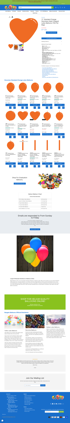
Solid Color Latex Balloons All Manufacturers (50, 77)
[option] (23, 31)
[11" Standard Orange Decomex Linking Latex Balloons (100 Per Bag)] (59, 116)
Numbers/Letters (25, 11)
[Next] (37, 31)
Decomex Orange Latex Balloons (48, 70)
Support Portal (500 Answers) (29, 395)
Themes (37, 11)
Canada (9, 408)
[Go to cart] (64, 7)
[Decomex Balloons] (35, 321)
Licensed (19, 11)
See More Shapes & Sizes (51, 38)
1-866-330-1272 (11, 399)
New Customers (27, 401)
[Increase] (14, 107)
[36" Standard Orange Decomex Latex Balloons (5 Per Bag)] (10, 116)
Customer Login (27, 404)
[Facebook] (52, 403)
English (63, 3)
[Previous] (9, 31)
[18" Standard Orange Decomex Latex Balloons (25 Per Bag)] (47, 88)
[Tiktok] (58, 403)
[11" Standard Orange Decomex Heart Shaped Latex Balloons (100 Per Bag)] (35, 116)
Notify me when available (51, 32)
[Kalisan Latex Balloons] (56, 319)
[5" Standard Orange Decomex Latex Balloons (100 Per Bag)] (10, 88)
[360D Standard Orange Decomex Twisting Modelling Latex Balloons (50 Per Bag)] (47, 145)
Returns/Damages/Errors (28, 402)
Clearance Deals (62, 11)
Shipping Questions (27, 397)
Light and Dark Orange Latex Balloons (49, 74)
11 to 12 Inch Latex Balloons (47, 67)
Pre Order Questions (28, 398)
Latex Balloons (8, 11)
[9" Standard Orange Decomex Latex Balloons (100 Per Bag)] (23, 88)
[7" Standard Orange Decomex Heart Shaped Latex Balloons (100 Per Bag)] (23, 116)
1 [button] (34, 367)
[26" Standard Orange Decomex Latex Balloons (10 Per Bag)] (59, 88)
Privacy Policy (27, 411)
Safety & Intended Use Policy (29, 409)
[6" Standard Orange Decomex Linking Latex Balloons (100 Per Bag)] (47, 116)
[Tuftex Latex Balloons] (14, 321)
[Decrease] (10, 107)
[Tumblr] (61, 403)
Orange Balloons (45, 75)
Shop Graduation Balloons (20, 183)
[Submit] (52, 7)
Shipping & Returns (45, 41)
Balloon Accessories (53, 11)
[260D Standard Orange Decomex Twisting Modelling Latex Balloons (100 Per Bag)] (35, 145)
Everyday (14, 11)
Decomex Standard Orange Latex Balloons (18, 80)
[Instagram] (54, 403)
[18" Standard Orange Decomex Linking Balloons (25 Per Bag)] (10, 145)
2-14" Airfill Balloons (44, 11)
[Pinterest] (60, 403)
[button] (2, 420)
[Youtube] (56, 403)
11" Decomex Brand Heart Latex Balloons (49, 68)
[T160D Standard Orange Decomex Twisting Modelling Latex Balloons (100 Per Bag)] (23, 145)
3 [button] (35, 367)
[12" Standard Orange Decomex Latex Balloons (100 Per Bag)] (35, 88)
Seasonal (32, 11)
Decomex (43, 17)
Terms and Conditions (28, 408)
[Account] (62, 7)
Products (43, 76)
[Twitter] (50, 403)
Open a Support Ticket (35, 229)
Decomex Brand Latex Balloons (47, 69)
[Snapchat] (63, 403)
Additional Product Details (46, 44)
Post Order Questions (28, 399)
